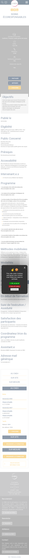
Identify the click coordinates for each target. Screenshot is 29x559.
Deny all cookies (15, 286)
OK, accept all (15, 283)
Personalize (14, 289)
